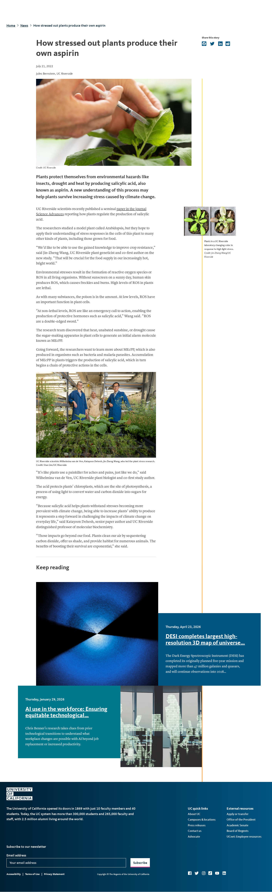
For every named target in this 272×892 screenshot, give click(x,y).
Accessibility (13, 874)
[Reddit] (227, 44)
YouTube (217, 873)
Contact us (195, 831)
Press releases (197, 825)
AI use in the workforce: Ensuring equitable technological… (66, 712)
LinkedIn (224, 873)
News (24, 26)
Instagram (203, 873)
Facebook (190, 873)
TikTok (210, 873)
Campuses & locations (202, 819)
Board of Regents (238, 831)
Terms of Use (32, 874)
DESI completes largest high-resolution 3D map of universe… (205, 639)
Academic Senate (237, 825)
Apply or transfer (238, 814)
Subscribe (140, 863)
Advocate (194, 836)
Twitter (196, 873)
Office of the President (241, 819)
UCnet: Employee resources (244, 836)
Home (10, 26)
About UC (194, 814)
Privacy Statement (54, 874)
